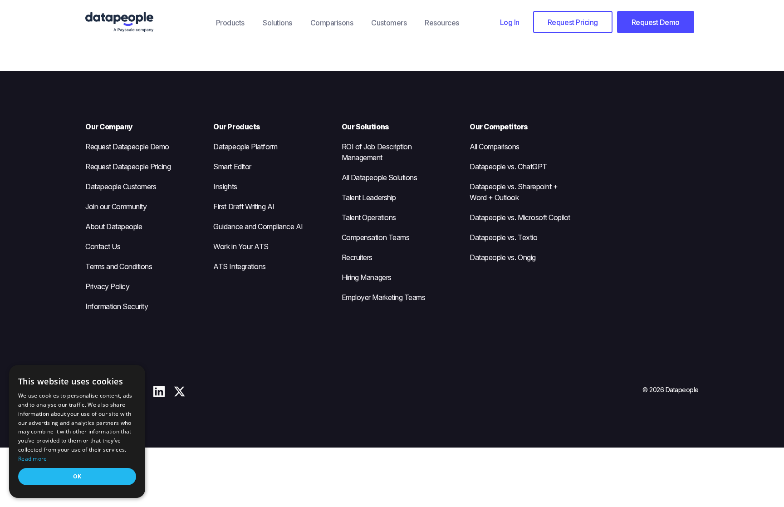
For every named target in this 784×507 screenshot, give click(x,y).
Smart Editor (232, 166)
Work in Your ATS (240, 246)
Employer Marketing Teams (383, 297)
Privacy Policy (107, 286)
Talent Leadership (369, 197)
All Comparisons (494, 146)
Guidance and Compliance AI (258, 226)
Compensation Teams (375, 237)
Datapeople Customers (120, 186)
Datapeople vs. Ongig (502, 257)
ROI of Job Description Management (377, 152)
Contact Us (102, 246)
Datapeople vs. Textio (503, 237)
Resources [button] (442, 22)
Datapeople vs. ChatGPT (508, 166)
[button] (509, 22)
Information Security (116, 306)
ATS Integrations (239, 266)
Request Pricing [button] (573, 22)
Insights (225, 186)
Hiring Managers (367, 277)
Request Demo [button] (656, 22)
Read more (32, 459)
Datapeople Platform (245, 146)
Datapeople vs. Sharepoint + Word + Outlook (514, 192)
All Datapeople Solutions (379, 177)
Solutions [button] (277, 22)
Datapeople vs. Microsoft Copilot (520, 217)
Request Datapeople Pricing (128, 166)
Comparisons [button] (331, 22)
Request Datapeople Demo (127, 146)
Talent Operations (369, 217)
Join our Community (116, 206)
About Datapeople (113, 226)
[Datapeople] (146, 22)
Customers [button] (389, 22)
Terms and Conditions (118, 266)
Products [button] (230, 22)
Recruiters (357, 257)
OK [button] (77, 476)
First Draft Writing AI (243, 206)
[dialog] (77, 431)
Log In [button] (509, 22)
